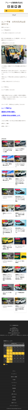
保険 (14, 391)
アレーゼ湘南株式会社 (14, 3)
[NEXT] (23, 343)
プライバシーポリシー (14, 405)
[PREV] (5, 343)
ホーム (14, 371)
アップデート (14, 373)
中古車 (14, 379)
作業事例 (14, 388)
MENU (21, 10)
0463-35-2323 (19, 6)
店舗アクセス (14, 402)
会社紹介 (14, 396)
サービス (14, 385)
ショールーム (14, 382)
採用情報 (14, 399)
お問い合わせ (8, 6)
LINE (16, 6)
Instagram (12, 6)
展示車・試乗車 (14, 376)
